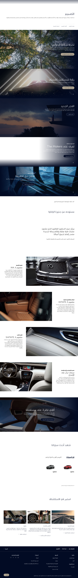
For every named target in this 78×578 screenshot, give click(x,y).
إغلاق (7, 575)
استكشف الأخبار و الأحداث (45, 535)
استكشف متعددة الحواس (68, 54)
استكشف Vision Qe (69, 87)
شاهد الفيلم (71, 114)
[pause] (73, 94)
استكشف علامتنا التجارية (69, 532)
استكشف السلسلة (69, 156)
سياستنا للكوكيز (36, 575)
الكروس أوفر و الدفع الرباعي (53, 457)
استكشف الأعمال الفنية (29, 184)
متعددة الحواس (71, 26)
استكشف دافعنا (23, 534)
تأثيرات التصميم (64, 26)
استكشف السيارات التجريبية (48, 419)
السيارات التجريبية (56, 26)
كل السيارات (70, 457)
